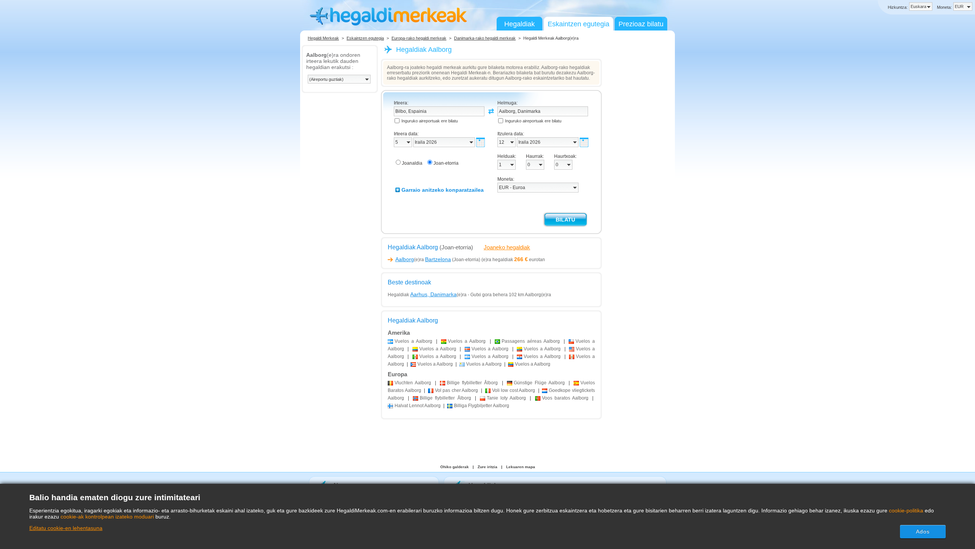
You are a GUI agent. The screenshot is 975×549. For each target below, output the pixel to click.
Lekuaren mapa (520, 467)
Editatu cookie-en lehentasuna (65, 528)
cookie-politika (906, 510)
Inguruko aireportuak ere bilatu (429, 121)
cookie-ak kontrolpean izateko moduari (107, 517)
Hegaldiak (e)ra (427, 294)
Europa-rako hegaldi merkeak (419, 38)
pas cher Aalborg (456, 390)
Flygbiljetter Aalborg (481, 405)
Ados (923, 531)
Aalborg (413, 382)
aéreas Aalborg (531, 341)
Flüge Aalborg (539, 382)
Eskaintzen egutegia (578, 24)
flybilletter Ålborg (472, 382)
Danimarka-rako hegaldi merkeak (485, 38)
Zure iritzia (487, 467)
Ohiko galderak (454, 467)
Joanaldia (412, 163)
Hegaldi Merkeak (323, 38)
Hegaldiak (519, 24)
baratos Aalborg (565, 398)
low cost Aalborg (513, 390)
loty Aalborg (506, 398)
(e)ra (423, 259)
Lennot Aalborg (418, 405)
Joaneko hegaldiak (507, 247)
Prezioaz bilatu (641, 24)
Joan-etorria (446, 163)
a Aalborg (413, 341)
